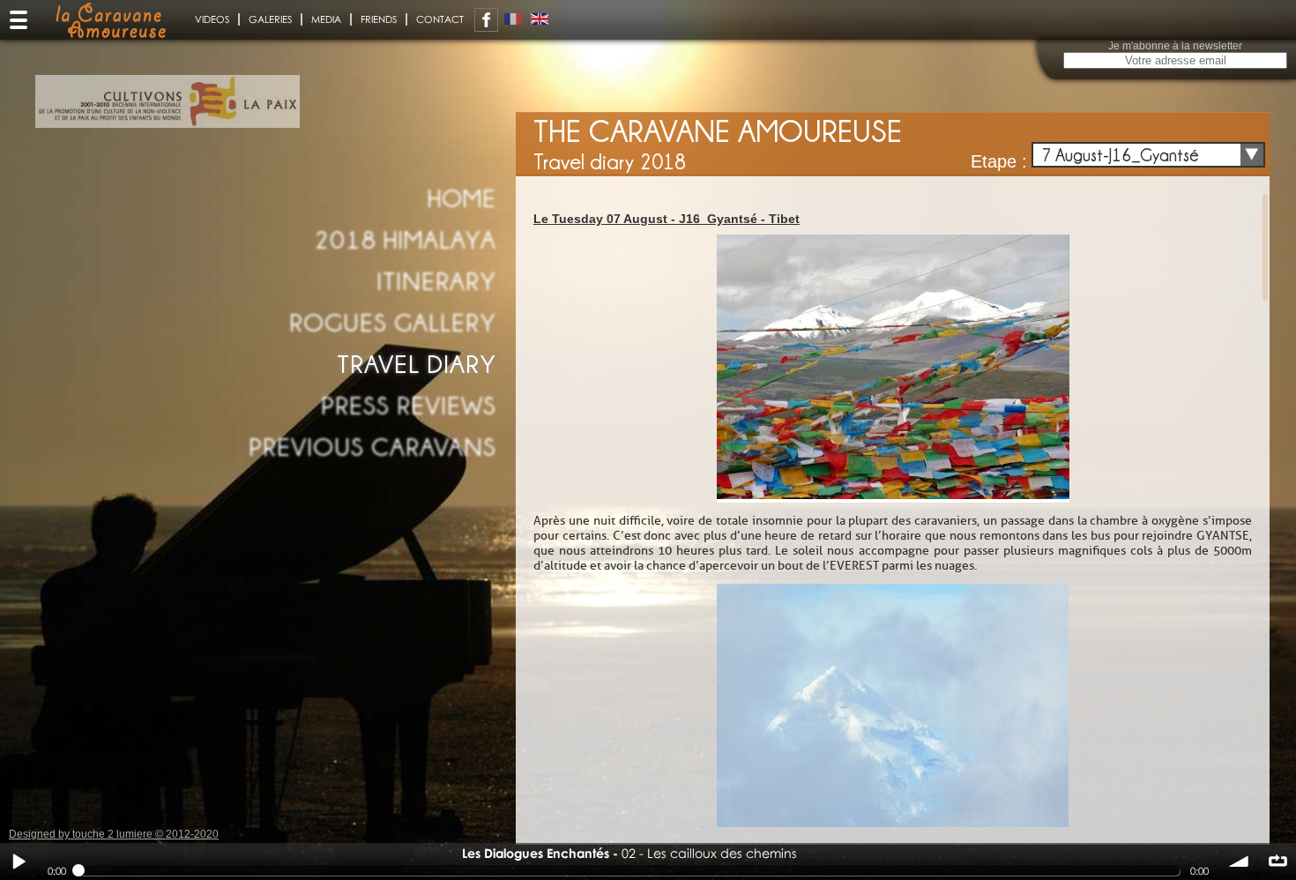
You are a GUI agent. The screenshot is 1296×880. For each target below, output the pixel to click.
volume (1239, 861)
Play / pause (18, 861)
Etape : (999, 161)
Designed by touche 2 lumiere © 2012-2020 (114, 834)
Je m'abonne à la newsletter (1175, 46)
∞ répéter (1277, 861)
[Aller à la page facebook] (486, 20)
